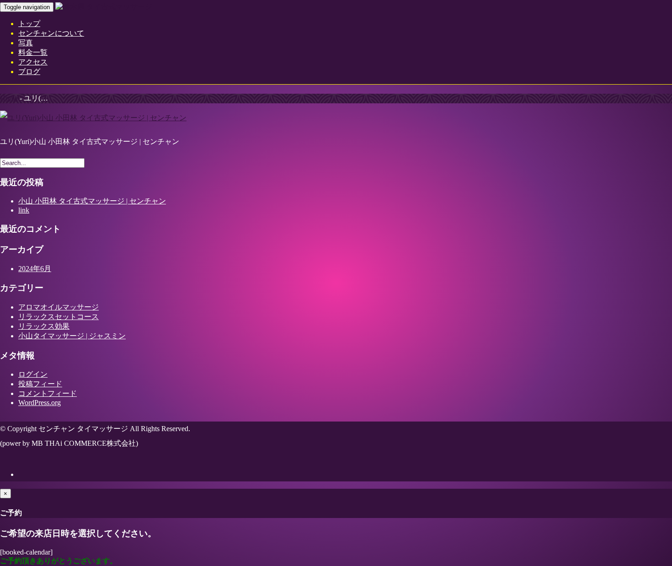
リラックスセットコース (58, 316)
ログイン (33, 374)
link (23, 210)
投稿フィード (40, 384)
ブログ (29, 71)
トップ (29, 23)
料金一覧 (33, 52)
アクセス (33, 62)
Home (9, 98)
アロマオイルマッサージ (58, 307)
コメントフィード (47, 393)
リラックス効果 (43, 326)
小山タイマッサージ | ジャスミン (72, 336)
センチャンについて (51, 33)
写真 (25, 43)
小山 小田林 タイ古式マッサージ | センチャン (92, 201)
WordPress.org (39, 402)
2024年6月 (34, 268)
